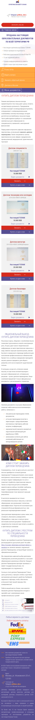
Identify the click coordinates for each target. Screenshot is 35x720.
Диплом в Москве (11, 85)
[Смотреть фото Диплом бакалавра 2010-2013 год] (17, 301)
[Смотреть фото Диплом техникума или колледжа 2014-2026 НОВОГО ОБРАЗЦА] (17, 207)
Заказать (17, 181)
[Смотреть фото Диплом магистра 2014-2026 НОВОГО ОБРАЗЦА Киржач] (17, 254)
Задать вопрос (10, 75)
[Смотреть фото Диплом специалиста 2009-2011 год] (17, 160)
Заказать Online (17, 25)
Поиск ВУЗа (9, 70)
